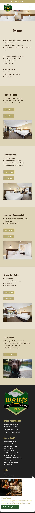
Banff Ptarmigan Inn (9, 455)
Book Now (8, 116)
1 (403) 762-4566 (9, 430)
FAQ (5, 473)
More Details (9, 110)
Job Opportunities (9, 476)
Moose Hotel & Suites (10, 441)
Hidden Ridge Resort (10, 460)
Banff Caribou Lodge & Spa (11, 453)
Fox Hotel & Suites (9, 450)
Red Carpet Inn (8, 464)
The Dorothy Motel (9, 448)
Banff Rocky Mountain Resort (12, 457)
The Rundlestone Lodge (10, 446)
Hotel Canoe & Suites (10, 444)
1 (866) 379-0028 (9, 432)
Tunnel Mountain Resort (11, 462)
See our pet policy (10, 355)
